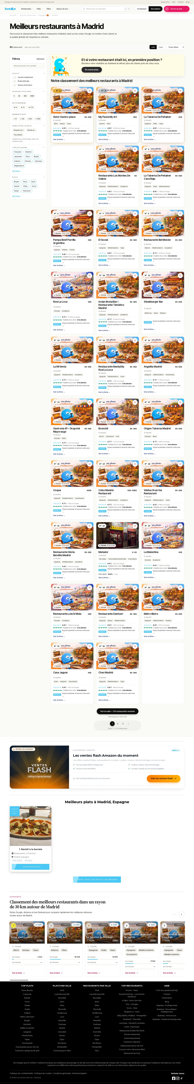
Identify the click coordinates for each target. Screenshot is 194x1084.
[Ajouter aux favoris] (89, 90)
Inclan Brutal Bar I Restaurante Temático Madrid (111, 305)
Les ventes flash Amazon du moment (105, 755)
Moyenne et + (19, 130)
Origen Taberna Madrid (157, 428)
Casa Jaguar (60, 672)
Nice (97, 1050)
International (110, 436)
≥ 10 (15, 119)
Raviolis (28, 860)
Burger (36, 156)
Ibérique (62, 124)
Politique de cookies (43, 1073)
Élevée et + (31, 130)
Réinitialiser (40, 59)
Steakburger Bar (153, 301)
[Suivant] (181, 914)
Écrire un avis (176, 9)
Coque (57, 490)
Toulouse (62, 1024)
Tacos (34, 186)
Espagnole (148, 124)
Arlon (62, 1002)
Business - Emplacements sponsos (167, 1019)
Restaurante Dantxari (110, 613)
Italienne (28, 152)
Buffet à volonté (27, 1028)
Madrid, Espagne (21, 857)
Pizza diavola (27, 990)
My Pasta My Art (107, 116)
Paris (62, 990)
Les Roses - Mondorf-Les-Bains (132, 1023)
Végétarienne (19, 166)
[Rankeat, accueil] (10, 9)
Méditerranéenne (113, 186)
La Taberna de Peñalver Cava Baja (175, 936)
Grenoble (62, 1032)
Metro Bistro (151, 613)
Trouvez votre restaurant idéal (132, 1049)
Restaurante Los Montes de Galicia (138, 936)
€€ (19, 96)
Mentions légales (79, 1073)
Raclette (27, 1024)
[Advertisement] (72, 176)
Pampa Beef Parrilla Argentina (64, 241)
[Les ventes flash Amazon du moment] (39, 767)
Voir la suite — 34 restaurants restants (117, 711)
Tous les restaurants (28, 15)
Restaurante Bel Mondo (157, 239)
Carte (161, 47)
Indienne (17, 161)
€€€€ (32, 96)
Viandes (72, 250)
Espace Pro (165, 2)
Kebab (16, 191)
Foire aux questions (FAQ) (167, 990)
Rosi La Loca (60, 301)
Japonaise (18, 156)
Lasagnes (27, 1032)
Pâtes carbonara (27, 1017)
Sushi (33, 181)
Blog (188, 2)
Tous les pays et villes (62, 1050)
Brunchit (103, 428)
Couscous (27, 994)
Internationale (170, 375)
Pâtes (25, 186)
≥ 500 (30, 119)
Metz (62, 1005)
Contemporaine (79, 498)
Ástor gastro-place (21, 937)
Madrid (58, 120)
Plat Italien (17, 860)
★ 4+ (23, 107)
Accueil (13, 15)
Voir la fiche (59, 139)
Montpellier (62, 1047)
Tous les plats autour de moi (27, 1047)
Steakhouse (148, 313)
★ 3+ (15, 107)
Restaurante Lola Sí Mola (67, 613)
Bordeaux (62, 1043)
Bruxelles (62, 998)
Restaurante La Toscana (24, 853)
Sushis (27, 1009)
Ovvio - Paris (132, 1008)
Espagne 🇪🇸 (44, 15)
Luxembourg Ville (62, 994)
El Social (103, 239)
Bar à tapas (102, 559)
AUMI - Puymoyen (131, 1027)
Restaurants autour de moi (132, 1046)
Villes (48, 9)
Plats (39, 9)
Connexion (141, 9)
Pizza (28, 156)
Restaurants (26, 9)
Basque (110, 620)
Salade (16, 186)
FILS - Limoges (132, 1004)
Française (17, 152)
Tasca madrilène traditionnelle (117, 559)
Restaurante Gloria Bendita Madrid (64, 554)
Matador (103, 552)
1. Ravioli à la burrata (30, 849)
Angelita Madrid (153, 366)
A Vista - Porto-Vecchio (132, 1000)
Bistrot (56, 124)
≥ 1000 (38, 119)
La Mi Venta (59, 366)
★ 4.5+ (31, 107)
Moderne (168, 620)
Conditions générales (62, 1073)
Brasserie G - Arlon (132, 1012)
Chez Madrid (105, 672)
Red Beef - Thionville (132, 1019)
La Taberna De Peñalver (157, 116)
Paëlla (155, 124)
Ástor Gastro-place (64, 116)
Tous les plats (27, 1043)
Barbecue (163, 313)
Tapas (69, 124)
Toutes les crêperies (132, 1042)
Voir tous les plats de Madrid (98, 879)
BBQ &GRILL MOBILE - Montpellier (131, 1015)
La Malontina (151, 552)
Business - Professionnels (167, 1005)
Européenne (123, 186)
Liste (153, 47)
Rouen (62, 1035)
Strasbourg (62, 1013)
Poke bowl (26, 191)
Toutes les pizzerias (132, 1038)
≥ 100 (22, 119)
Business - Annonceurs (167, 1015)
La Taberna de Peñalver (99, 937)
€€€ (25, 96)
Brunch (101, 436)
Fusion (122, 376)
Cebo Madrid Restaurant (105, 492)
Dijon (62, 1039)
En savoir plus (91, 69)
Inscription (155, 9)
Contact (181, 2)
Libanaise (38, 161)
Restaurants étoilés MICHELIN (132, 1031)
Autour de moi (62, 9)
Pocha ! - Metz (132, 990)
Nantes (62, 1028)
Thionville (62, 1009)
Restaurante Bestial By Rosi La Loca (111, 368)
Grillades (64, 250)
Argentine (57, 250)
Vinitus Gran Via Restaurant (153, 492)
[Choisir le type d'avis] (187, 9)
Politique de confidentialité (21, 1073)
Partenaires (167, 998)
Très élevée (18, 135)
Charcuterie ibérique (134, 559)
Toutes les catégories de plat (27, 1050)
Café (117, 436)
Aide (173, 2)
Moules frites (27, 1035)
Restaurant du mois (132, 1053)
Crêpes (27, 1013)
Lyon (62, 1017)
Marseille (62, 1020)
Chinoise (28, 161)
